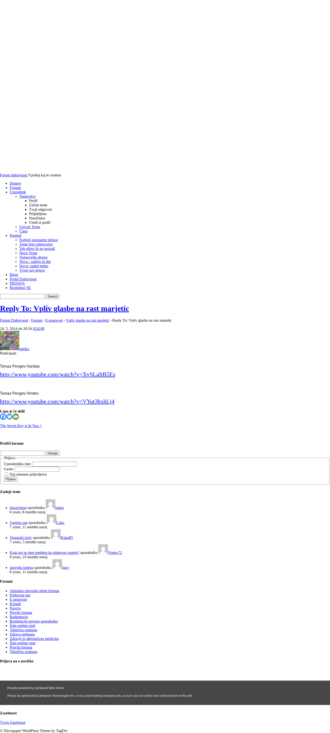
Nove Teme (28, 253)
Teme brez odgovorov (36, 244)
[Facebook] (3, 417)
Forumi (15, 188)
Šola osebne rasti (22, 626)
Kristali (15, 604)
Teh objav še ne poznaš (37, 249)
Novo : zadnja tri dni (35, 262)
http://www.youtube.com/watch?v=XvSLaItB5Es (57, 374)
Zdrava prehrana (22, 634)
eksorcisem (18, 508)
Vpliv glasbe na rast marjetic (87, 320)
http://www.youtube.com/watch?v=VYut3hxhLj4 (57, 401)
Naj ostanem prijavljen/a (28, 474)
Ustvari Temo (29, 227)
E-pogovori (54, 320)
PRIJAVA (17, 283)
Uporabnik (18, 192)
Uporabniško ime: (18, 464)
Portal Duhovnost (23, 279)
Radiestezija (19, 617)
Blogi (14, 275)
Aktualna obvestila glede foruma (34, 591)
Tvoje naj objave (32, 270)
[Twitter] (9, 417)
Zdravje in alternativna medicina (34, 639)
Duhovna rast (20, 595)
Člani (23, 231)
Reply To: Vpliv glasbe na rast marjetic (64, 308)
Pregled (15, 235)
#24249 (38, 329)
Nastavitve (27, 196)
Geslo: (9, 469)
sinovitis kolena (21, 568)
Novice (15, 608)
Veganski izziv (21, 538)
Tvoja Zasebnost (12, 722)
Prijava (10, 479)
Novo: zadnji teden (33, 266)
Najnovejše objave (33, 257)
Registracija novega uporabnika (34, 621)
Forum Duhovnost (14, 320)
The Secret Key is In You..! (21, 426)
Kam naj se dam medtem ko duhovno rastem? (44, 553)
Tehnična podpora (23, 630)
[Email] (16, 417)
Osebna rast (19, 523)
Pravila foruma (21, 612)
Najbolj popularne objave (38, 240)
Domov (15, 183)
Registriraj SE (20, 288)
